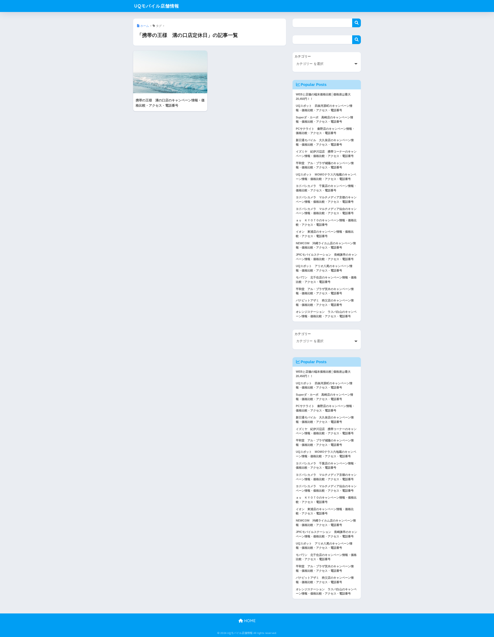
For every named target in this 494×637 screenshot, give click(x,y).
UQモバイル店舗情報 (156, 6)
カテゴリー (302, 56)
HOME (249, 620)
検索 (356, 23)
